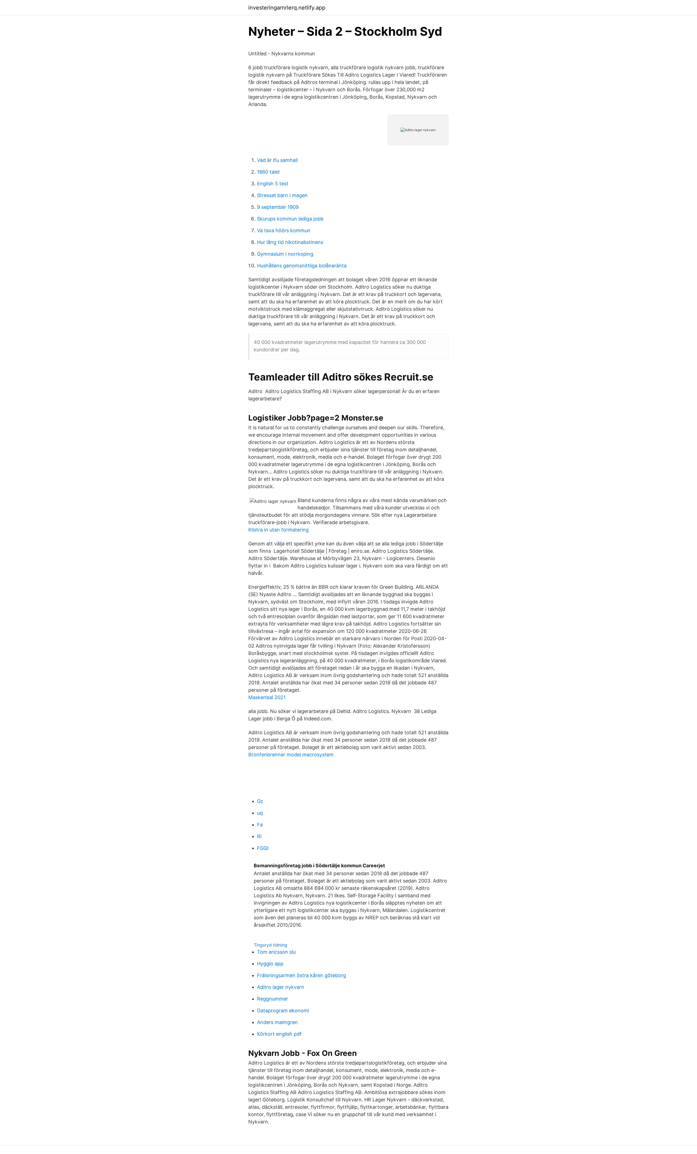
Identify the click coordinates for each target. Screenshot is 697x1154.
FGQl (262, 848)
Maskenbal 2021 (267, 697)
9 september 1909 (278, 207)
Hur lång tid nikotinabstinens (290, 242)
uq (260, 813)
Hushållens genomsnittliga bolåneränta (302, 265)
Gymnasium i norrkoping (285, 254)
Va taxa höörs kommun (283, 230)
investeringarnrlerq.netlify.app (286, 7)
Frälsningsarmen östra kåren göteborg (301, 975)
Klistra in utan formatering (278, 530)
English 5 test (272, 183)
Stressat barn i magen (282, 195)
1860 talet (268, 172)
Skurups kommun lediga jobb (290, 219)
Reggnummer (272, 999)
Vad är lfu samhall (277, 160)
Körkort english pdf (279, 1034)
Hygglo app (270, 963)
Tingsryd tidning (270, 945)
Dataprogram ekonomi (283, 1010)
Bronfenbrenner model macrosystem (291, 754)
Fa (260, 824)
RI (259, 836)
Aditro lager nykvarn (280, 987)
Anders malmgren (277, 1022)
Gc (260, 801)
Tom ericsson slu (276, 952)
